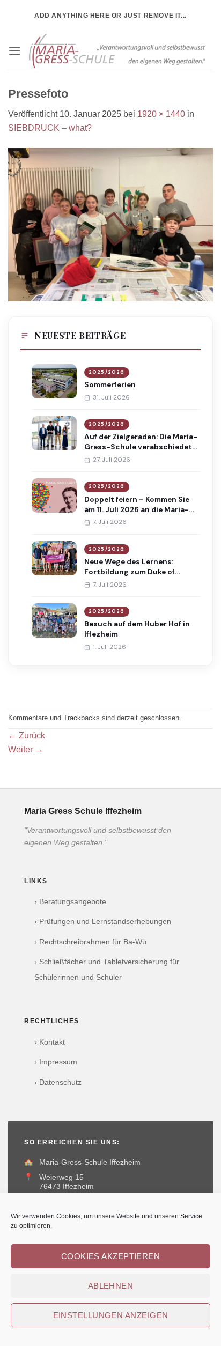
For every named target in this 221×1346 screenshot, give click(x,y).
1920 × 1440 (161, 114)
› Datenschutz (58, 1082)
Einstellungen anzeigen (110, 1315)
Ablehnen (111, 1285)
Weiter (25, 749)
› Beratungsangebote (70, 902)
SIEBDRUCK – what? (50, 127)
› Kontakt (49, 1042)
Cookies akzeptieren (110, 1256)
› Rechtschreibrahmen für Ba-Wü (90, 942)
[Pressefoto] (110, 223)
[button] (14, 51)
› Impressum (55, 1062)
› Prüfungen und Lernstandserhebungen (102, 922)
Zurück (26, 735)
